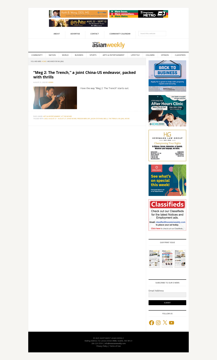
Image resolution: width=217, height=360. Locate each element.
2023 (46, 119)
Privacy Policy (101, 346)
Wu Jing (121, 119)
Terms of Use (115, 346)
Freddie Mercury (83, 119)
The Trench (113, 119)
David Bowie (71, 119)
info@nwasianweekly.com (115, 343)
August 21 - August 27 (57, 119)
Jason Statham (97, 119)
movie (127, 119)
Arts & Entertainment (51, 116)
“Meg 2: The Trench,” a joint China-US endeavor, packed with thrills (84, 75)
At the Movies (66, 116)
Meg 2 (105, 119)
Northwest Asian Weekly (108, 45)
